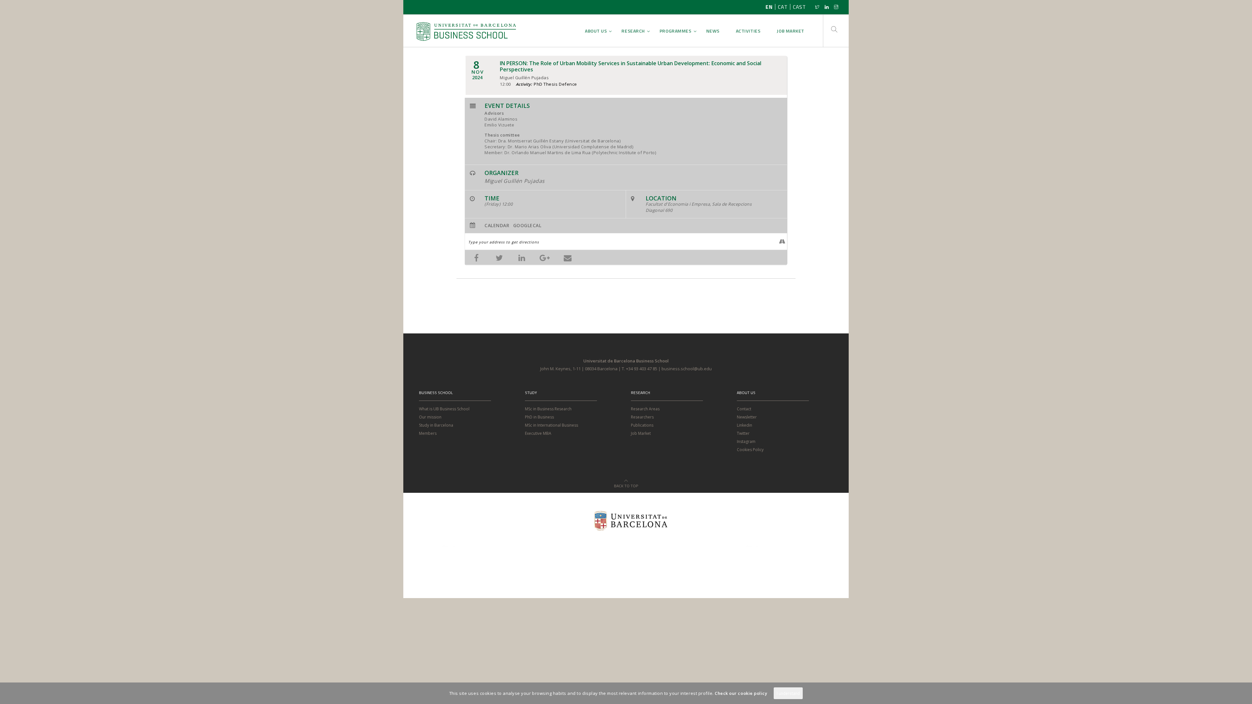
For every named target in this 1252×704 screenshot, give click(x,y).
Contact (744, 409)
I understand (788, 693)
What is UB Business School (444, 409)
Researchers (642, 417)
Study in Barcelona (436, 425)
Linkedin (744, 425)
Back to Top (626, 484)
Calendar (496, 225)
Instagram (746, 441)
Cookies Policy (750, 449)
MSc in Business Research (548, 409)
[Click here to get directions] (782, 241)
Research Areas (645, 409)
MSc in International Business (551, 425)
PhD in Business (539, 417)
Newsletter (747, 417)
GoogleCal (527, 225)
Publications (642, 425)
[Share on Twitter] (499, 257)
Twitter (743, 433)
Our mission (430, 417)
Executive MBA (538, 433)
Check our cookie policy (741, 693)
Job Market (641, 433)
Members (428, 433)
